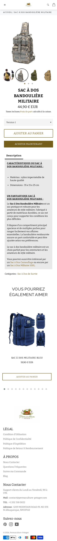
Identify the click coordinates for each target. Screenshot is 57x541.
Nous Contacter (11, 462)
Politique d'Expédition (14, 443)
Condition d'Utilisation (14, 434)
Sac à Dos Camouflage (21, 262)
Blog (5, 476)
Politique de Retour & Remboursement (23, 448)
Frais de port (26, 111)
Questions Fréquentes (14, 467)
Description (14, 155)
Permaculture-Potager (19, 533)
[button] (4, 389)
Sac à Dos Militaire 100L (22, 265)
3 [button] (32, 83)
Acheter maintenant (28, 144)
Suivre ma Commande (14, 471)
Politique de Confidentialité (17, 439)
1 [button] (24, 83)
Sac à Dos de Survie (27, 273)
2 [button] (28, 83)
